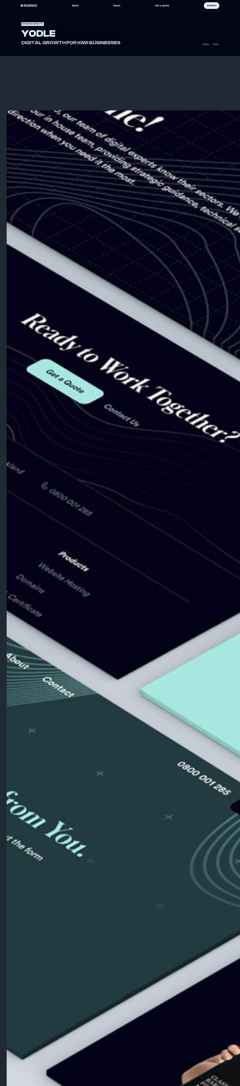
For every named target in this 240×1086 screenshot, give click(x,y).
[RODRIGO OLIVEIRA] (29, 5)
